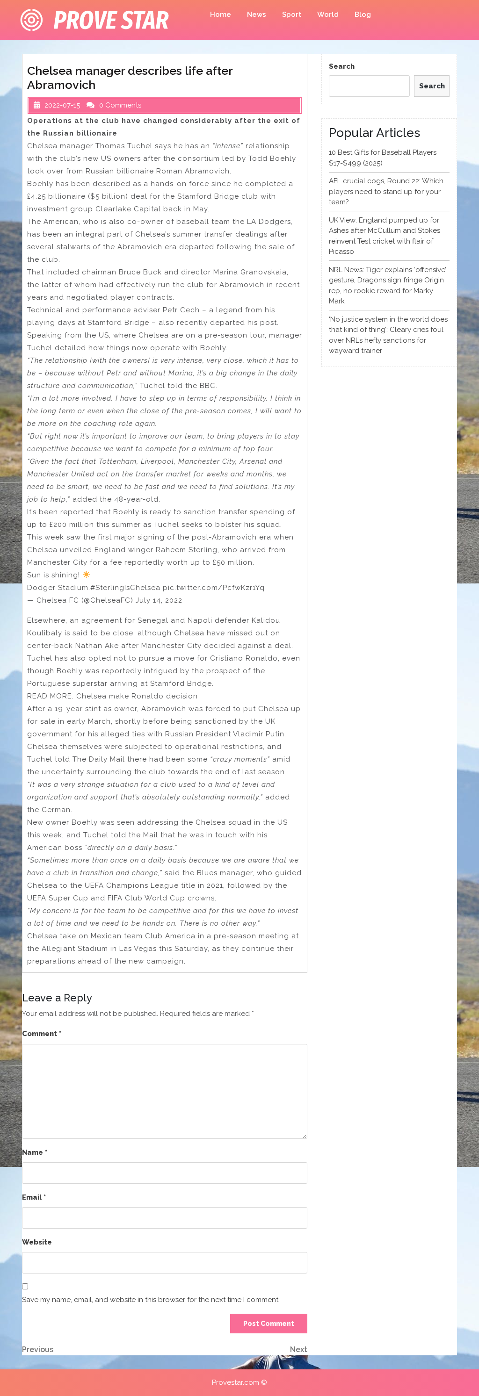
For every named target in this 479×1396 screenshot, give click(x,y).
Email (34, 1197)
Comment (41, 1033)
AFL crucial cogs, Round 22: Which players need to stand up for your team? (386, 191)
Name (34, 1152)
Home (220, 14)
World (328, 14)
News (256, 14)
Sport (291, 14)
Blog (363, 14)
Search (342, 66)
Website (37, 1242)
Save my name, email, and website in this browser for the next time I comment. (151, 1299)
